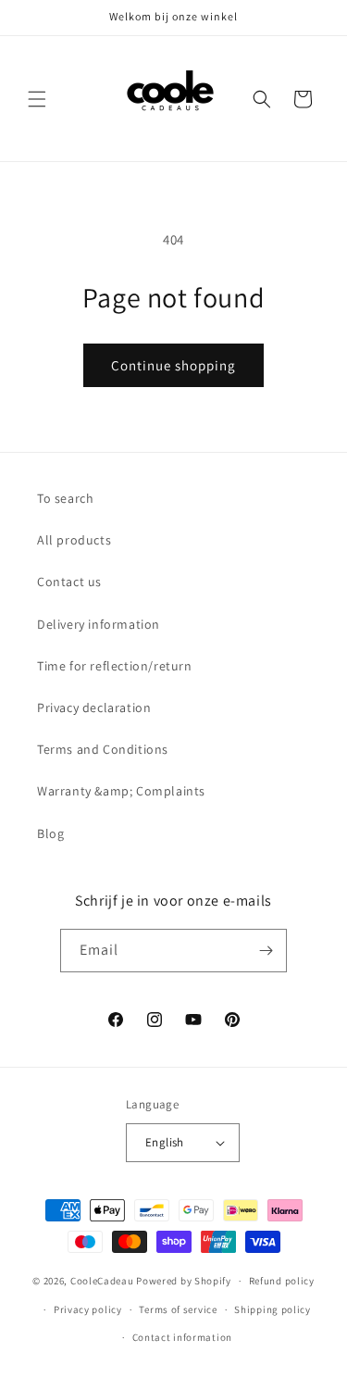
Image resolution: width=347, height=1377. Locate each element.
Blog (50, 833)
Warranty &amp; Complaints (121, 790)
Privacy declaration (94, 707)
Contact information (182, 1337)
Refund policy (282, 1280)
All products (74, 540)
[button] (37, 99)
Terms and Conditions (102, 749)
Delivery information (98, 624)
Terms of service (178, 1309)
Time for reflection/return (114, 665)
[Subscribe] (265, 950)
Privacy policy (88, 1309)
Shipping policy (272, 1309)
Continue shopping (173, 365)
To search (65, 498)
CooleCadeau (102, 1280)
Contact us (69, 581)
